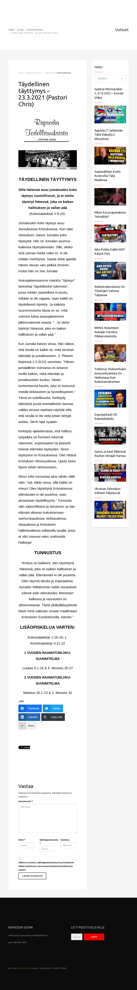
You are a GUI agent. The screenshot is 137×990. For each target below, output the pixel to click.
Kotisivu (65, 839)
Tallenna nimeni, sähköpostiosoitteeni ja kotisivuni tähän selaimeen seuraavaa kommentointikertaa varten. (46, 866)
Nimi (21, 839)
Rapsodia (23, 968)
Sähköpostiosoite (48, 841)
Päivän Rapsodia (64, 73)
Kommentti (25, 801)
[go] (121, 78)
